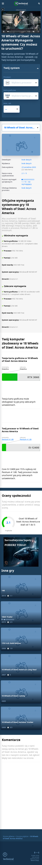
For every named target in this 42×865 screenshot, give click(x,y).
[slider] (16, 31)
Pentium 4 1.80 (8, 439)
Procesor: (7, 77)
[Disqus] (21, 796)
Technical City (21, 4)
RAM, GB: (7, 103)
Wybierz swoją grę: (21, 127)
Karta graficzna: (10, 90)
